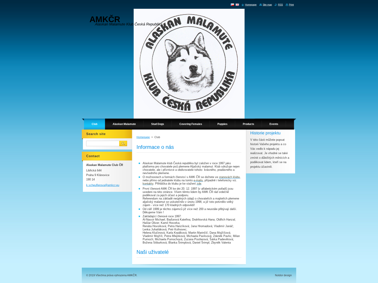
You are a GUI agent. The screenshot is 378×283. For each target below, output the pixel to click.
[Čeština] (232, 4)
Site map (267, 4)
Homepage (143, 137)
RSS (280, 4)
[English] (237, 4)
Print (291, 4)
